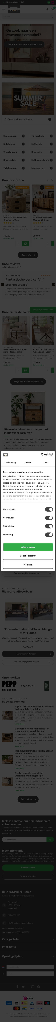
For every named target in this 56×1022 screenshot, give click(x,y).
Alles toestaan (28, 547)
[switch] (49, 518)
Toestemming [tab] (10, 462)
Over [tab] (46, 462)
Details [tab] (28, 462)
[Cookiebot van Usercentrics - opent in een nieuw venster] (41, 455)
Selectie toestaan (28, 556)
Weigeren (28, 565)
